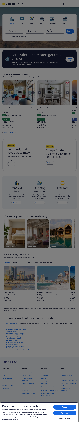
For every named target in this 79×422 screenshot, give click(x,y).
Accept (65, 407)
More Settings (64, 419)
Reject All (65, 413)
